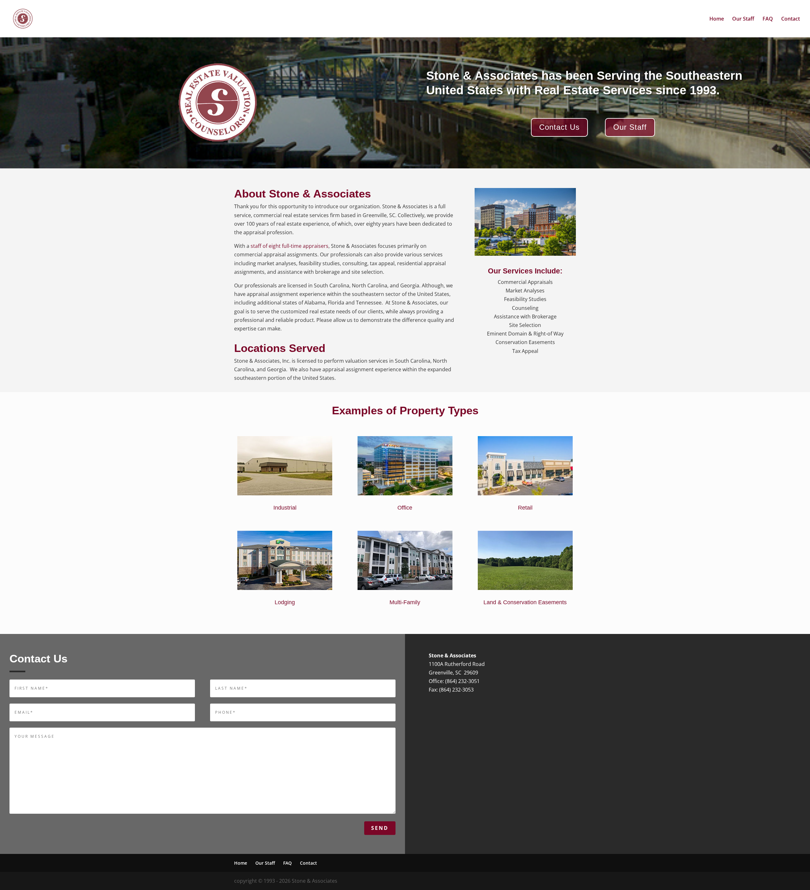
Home (716, 19)
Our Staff (743, 19)
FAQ (768, 19)
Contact (790, 19)
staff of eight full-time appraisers (289, 245)
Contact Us (559, 127)
